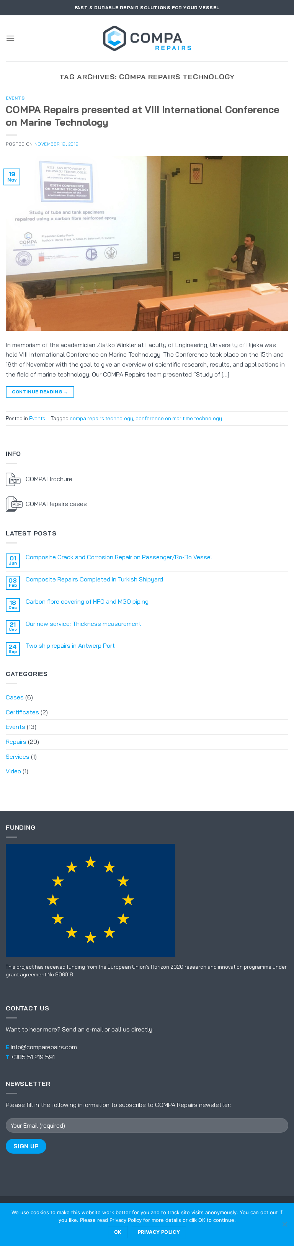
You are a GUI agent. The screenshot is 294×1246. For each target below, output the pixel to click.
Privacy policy (159, 1232)
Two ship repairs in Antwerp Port (70, 645)
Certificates (22, 712)
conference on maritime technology (179, 418)
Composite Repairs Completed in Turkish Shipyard (94, 579)
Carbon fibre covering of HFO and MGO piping (87, 601)
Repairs (16, 741)
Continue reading (40, 392)
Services (17, 756)
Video (13, 771)
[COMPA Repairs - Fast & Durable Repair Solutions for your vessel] (147, 38)
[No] (284, 1226)
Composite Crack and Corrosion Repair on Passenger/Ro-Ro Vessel (119, 557)
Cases (15, 697)
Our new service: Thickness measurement (83, 623)
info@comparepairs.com (44, 1047)
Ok (118, 1232)
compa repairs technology (101, 418)
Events (15, 98)
